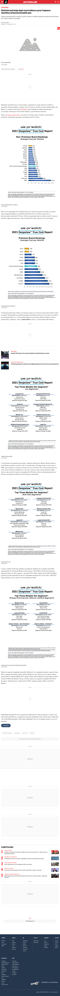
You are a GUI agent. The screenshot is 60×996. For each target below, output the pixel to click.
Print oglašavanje (15, 969)
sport (13, 937)
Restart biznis (36, 940)
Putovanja (25, 947)
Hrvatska (3, 940)
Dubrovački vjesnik (5, 976)
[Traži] (58, 2)
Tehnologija (25, 940)
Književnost (46, 944)
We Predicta (23, 109)
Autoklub (3, 967)
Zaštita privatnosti (15, 964)
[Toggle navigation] (2, 2)
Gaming (24, 950)
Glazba (45, 945)
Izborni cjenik (14, 966)
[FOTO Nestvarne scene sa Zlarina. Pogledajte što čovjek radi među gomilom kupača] (55, 858)
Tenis (13, 945)
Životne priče (25, 949)
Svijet (3, 942)
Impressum (14, 961)
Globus (3, 966)
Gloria (3, 972)
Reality (56, 947)
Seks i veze (25, 945)
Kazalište (46, 947)
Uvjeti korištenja (15, 962)
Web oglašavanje (15, 967)
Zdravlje (24, 944)
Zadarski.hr (4, 979)
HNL (13, 940)
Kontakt (13, 971)
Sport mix (14, 949)
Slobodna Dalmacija (5, 962)
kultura (46, 937)
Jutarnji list (4, 961)
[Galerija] (30, 44)
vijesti (3, 937)
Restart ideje (36, 942)
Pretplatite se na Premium (49, 982)
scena (57, 937)
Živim (3, 977)
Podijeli (19, 69)
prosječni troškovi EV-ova (13, 115)
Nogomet (14, 942)
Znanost (24, 942)
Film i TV (46, 942)
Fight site (14, 947)
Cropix (3, 983)
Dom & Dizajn (4, 969)
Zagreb (3, 945)
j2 (23, 937)
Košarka (13, 944)
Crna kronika (4, 944)
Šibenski (3, 981)
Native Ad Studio (5, 984)
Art (45, 940)
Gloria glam (4, 974)
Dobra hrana (4, 971)
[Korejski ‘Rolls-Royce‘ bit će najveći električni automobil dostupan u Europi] (5, 355)
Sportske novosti (5, 964)
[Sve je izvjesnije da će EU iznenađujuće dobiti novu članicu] (55, 864)
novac (35, 937)
